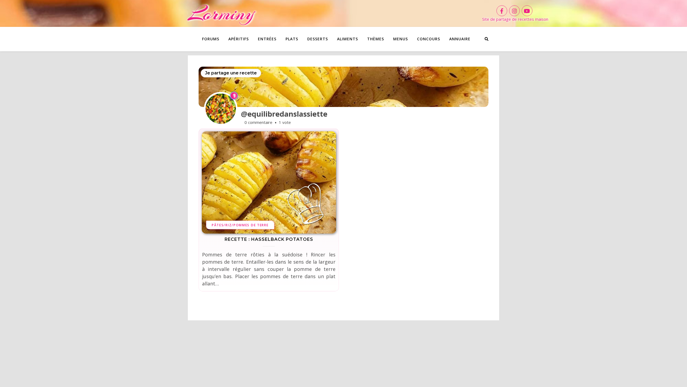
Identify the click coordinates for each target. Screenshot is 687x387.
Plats (292, 38)
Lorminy (221, 13)
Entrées (267, 38)
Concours (428, 38)
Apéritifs (238, 38)
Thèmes (375, 38)
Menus (400, 38)
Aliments (347, 38)
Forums (210, 38)
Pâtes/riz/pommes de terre (240, 225)
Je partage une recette (231, 73)
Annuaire (459, 38)
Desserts (317, 38)
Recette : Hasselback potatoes (269, 239)
